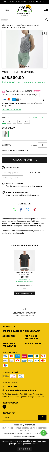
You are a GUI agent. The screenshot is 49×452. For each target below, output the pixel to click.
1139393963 (11, 387)
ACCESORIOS (9, 336)
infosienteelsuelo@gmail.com (21, 390)
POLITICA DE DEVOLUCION (31, 337)
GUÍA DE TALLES (32, 344)
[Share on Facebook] (20, 209)
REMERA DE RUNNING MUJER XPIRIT (24, 273)
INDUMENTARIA (14, 25)
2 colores (24, 268)
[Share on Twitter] (27, 209)
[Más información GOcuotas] (37, 91)
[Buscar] (46, 20)
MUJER (25, 25)
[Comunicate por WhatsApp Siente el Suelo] (43, 433)
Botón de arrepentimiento (24, 436)
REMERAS (33, 25)
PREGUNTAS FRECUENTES (9, 345)
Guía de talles (40, 117)
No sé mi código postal (10, 178)
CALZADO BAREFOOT (13, 331)
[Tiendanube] (25, 425)
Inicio (4, 25)
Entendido (24, 449)
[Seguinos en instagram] (4, 407)
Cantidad (6, 145)
